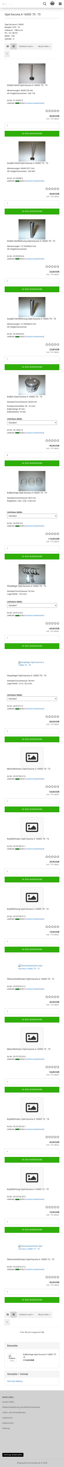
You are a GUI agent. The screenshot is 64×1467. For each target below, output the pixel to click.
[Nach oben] (55, 1462)
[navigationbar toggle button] (60, 4)
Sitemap (6, 1428)
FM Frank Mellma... (15, 1381)
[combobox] (26, 46)
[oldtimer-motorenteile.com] (6, 4)
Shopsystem (22, 1463)
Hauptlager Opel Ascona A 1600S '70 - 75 (26, 675)
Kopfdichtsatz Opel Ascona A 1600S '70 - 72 (28, 839)
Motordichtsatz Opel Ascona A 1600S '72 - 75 (28, 1049)
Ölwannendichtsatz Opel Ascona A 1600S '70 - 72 (30, 979)
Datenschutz (8, 1423)
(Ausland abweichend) (34, 103)
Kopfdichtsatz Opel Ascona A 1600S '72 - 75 (28, 1119)
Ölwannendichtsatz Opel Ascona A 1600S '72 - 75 (30, 1259)
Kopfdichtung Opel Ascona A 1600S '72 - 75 (28, 1189)
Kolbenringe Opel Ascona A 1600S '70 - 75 (27, 492)
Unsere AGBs (8, 1402)
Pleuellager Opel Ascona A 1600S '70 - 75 (26, 586)
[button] (8, 46)
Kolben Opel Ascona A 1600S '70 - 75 (24, 396)
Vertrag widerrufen (13, 1455)
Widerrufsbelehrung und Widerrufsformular (21, 1407)
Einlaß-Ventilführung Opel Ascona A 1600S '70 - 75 (31, 241)
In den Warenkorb (32, 134)
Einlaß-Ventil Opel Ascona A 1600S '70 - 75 (27, 85)
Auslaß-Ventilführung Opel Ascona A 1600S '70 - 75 (31, 319)
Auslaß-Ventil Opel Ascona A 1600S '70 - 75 (27, 163)
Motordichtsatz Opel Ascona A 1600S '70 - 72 (28, 769)
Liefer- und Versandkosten (14, 1412)
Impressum (7, 1418)
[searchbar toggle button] (44, 4)
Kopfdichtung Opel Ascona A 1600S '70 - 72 (28, 909)
